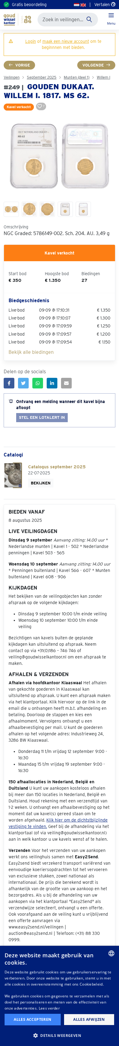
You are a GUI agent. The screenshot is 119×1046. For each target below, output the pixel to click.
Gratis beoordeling (29, 4)
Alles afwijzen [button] (89, 1019)
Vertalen (102, 4)
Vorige (22, 65)
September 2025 (41, 77)
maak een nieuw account (65, 41)
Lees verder (49, 1008)
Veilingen (12, 77)
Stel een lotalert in (42, 417)
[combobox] (111, 953)
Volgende (93, 65)
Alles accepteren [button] (32, 1019)
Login (30, 41)
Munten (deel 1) (76, 77)
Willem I (103, 77)
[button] (59, 1035)
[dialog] (59, 996)
